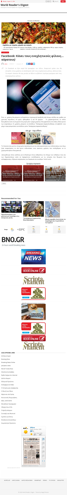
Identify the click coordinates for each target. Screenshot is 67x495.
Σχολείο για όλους (7, 417)
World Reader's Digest (14, 5)
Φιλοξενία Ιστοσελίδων (8, 420)
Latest (4, 183)
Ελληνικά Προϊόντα (7, 381)
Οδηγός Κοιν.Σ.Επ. (6, 407)
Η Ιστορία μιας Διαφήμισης (9, 388)
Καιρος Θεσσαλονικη (27, 480)
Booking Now (5, 359)
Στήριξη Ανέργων (6, 410)
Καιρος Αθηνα (16, 480)
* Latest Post (5, 52)
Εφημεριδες (37, 480)
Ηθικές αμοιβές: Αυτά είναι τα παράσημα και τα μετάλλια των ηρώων (55, 221)
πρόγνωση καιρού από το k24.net (13, 467)
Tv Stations (52, 480)
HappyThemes (45, 492)
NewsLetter (60, 480)
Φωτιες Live (7, 480)
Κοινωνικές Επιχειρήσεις (9, 397)
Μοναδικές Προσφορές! (8, 404)
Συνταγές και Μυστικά (8, 413)
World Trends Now (7, 369)
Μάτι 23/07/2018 (6, 401)
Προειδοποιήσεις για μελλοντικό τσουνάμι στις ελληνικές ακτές (10, 216)
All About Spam (6, 356)
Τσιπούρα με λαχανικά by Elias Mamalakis (32, 219)
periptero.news (6, 365)
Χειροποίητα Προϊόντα (8, 423)
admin (5, 64)
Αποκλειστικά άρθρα (7, 372)
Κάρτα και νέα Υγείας (7, 394)
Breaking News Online (8, 362)
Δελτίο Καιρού (5, 378)
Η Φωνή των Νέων (7, 391)
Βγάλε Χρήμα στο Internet (9, 375)
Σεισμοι (45, 480)
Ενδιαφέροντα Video (7, 385)
